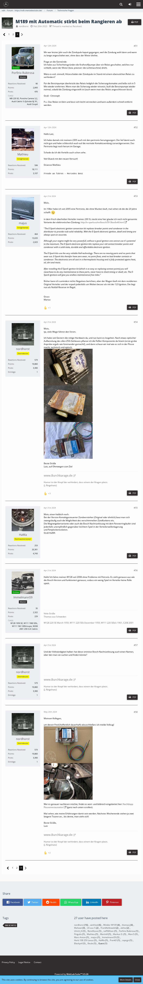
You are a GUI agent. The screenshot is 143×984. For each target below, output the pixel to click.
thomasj (126, 924)
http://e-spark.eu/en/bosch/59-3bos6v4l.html (102, 222)
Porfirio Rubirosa (127, 931)
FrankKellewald (108, 927)
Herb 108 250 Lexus (83, 940)
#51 (136, 45)
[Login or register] (129, 4)
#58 (136, 711)
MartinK (104, 934)
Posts (10, 91)
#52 (136, 127)
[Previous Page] (4, 34)
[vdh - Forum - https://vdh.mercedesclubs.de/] (6, 4)
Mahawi (78, 927)
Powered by (71, 974)
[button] (138, 4)
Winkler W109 (110, 924)
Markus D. (118, 934)
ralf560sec (108, 931)
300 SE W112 (10, 925)
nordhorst (23, 26)
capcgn (125, 940)
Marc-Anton (80, 937)
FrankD (113, 940)
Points (11, 87)
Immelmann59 (109, 937)
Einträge (11, 372)
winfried (94, 924)
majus (94, 937)
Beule (90, 943)
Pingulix (78, 934)
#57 (136, 645)
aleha (123, 927)
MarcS (131, 934)
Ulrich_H (78, 931)
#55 (136, 507)
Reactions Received (16, 83)
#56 (136, 570)
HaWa (102, 940)
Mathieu (91, 934)
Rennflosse (93, 931)
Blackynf (78, 943)
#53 (136, 196)
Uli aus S (91, 927)
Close (137, 979)
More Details (125, 979)
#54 (136, 321)
